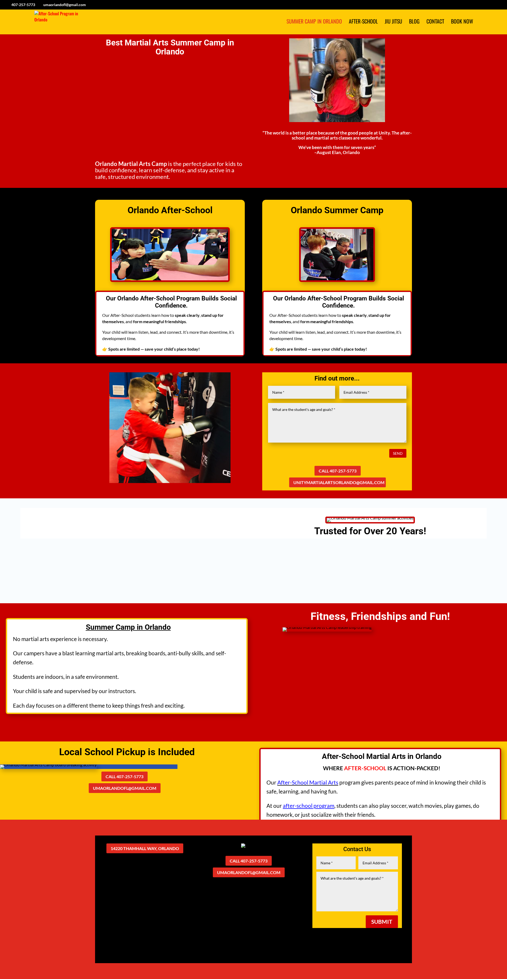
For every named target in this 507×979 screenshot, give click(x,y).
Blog (414, 22)
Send (398, 453)
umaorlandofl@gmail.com (124, 788)
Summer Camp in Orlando (314, 22)
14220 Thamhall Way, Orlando (145, 848)
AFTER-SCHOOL (365, 768)
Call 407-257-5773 (337, 470)
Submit (381, 921)
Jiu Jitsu (393, 22)
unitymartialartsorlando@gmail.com (338, 482)
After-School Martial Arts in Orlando (382, 756)
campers (34, 653)
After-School (363, 22)
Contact (435, 22)
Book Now (462, 22)
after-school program (308, 805)
